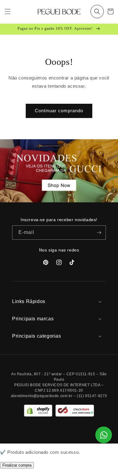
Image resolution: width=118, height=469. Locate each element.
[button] (97, 11)
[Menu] (7, 11)
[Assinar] (99, 232)
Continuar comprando (59, 110)
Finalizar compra (16, 465)
